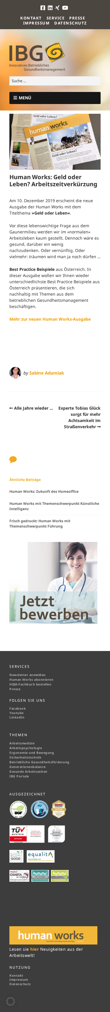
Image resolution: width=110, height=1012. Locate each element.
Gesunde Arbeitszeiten (28, 771)
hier (35, 949)
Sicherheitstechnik (25, 757)
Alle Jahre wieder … (33, 408)
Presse (77, 18)
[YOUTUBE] (65, 7)
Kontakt (31, 18)
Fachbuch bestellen (35, 684)
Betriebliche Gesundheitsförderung (39, 762)
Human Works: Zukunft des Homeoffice (44, 491)
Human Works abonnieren (31, 680)
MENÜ (25, 97)
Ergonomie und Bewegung (31, 753)
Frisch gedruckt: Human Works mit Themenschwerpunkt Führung (39, 523)
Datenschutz (70, 23)
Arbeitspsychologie (25, 748)
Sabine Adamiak (46, 373)
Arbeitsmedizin (22, 743)
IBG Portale (19, 776)
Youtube (16, 713)
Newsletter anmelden (27, 675)
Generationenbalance (27, 767)
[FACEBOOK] (43, 7)
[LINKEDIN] (50, 7)
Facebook (17, 708)
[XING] (57, 7)
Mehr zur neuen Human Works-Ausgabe (50, 319)
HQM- (13, 684)
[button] (10, 1001)
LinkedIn (16, 717)
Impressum (36, 23)
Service (56, 18)
